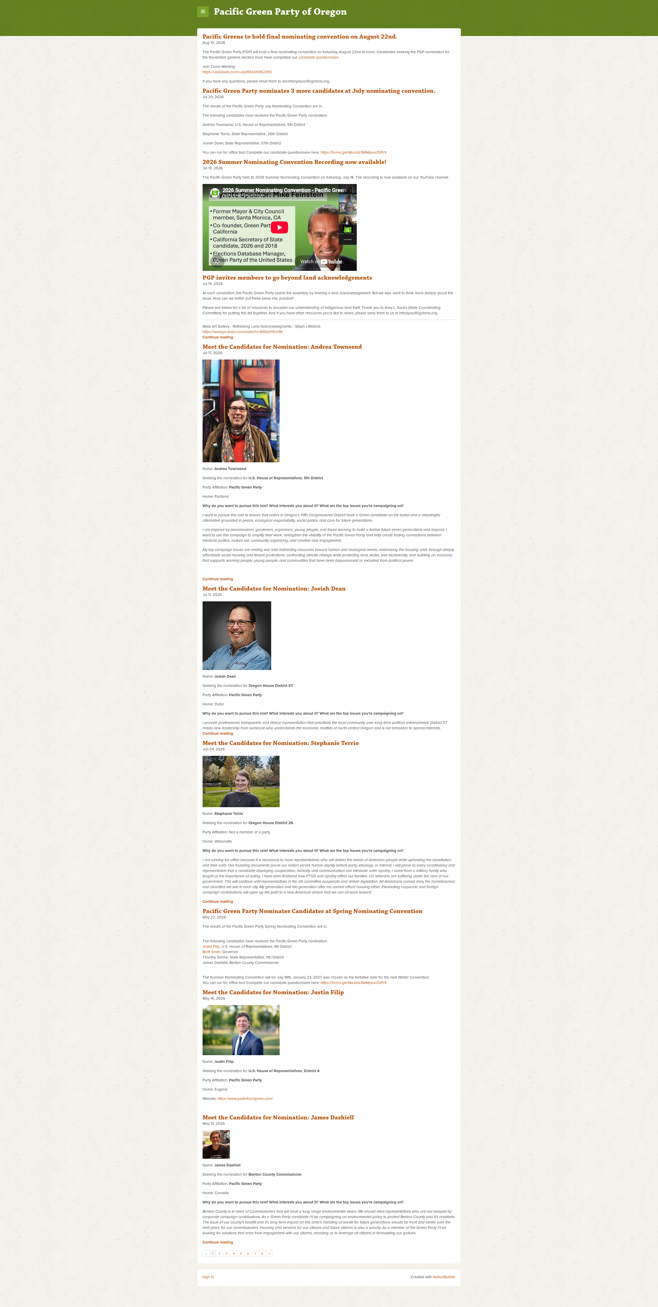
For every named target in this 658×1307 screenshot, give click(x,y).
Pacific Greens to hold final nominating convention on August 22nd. (300, 37)
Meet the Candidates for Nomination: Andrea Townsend (282, 347)
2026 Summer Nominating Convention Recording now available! (295, 162)
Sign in (208, 1277)
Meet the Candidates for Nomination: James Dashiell (278, 1117)
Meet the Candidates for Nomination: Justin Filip (273, 992)
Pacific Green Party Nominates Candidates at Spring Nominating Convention (313, 911)
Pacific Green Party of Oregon (280, 12)
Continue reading (218, 337)
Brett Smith (212, 952)
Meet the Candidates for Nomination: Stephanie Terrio (281, 743)
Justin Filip (211, 946)
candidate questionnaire (318, 57)
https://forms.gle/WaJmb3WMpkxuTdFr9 (354, 152)
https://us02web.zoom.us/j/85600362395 (237, 72)
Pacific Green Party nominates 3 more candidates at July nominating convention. (319, 91)
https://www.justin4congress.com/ (245, 1098)
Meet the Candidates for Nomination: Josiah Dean (274, 589)
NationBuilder (444, 1277)
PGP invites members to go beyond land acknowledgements (287, 278)
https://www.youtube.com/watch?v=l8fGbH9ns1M (242, 331)
